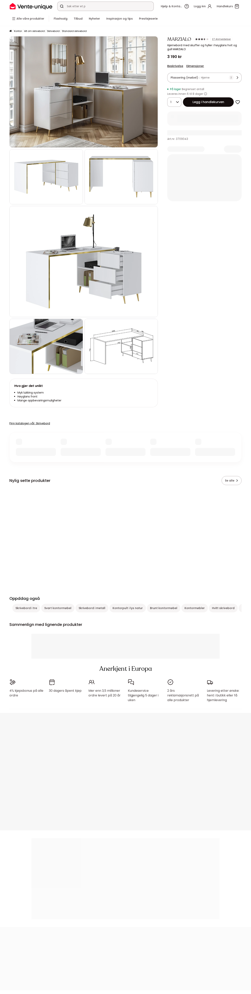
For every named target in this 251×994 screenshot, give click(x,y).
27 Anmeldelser (221, 39)
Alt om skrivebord (34, 31)
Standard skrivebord (74, 31)
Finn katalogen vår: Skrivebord (29, 423)
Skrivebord (53, 31)
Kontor (18, 31)
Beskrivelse (175, 66)
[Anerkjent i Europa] (31, 6)
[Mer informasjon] (205, 93)
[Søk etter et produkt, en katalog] (61, 6)
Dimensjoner (195, 66)
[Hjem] (10, 31)
